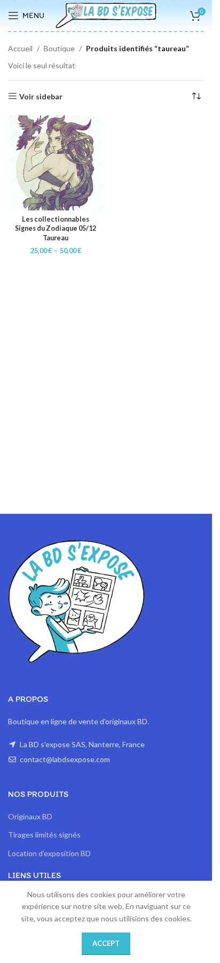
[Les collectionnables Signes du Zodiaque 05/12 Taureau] (56, 163)
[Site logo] (106, 14)
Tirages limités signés (44, 834)
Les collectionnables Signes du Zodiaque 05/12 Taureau (55, 228)
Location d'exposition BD (49, 853)
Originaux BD (30, 816)
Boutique (59, 48)
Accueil (20, 48)
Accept (106, 943)
